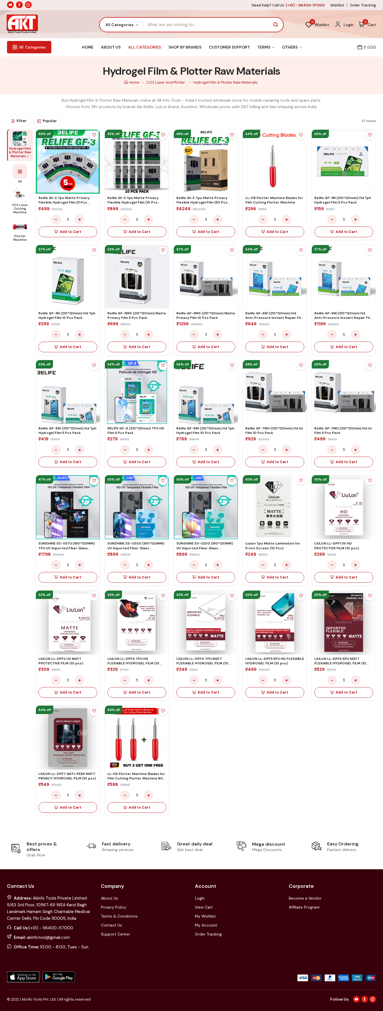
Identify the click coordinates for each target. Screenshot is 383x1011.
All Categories (144, 47)
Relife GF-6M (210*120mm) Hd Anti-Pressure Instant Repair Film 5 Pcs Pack (274, 317)
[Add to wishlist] (94, 135)
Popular (50, 120)
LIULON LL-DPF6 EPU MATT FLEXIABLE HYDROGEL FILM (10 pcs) (340, 663)
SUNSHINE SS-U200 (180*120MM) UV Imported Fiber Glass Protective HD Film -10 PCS (204, 548)
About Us (111, 47)
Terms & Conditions (119, 916)
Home (87, 47)
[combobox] (121, 25)
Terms (264, 47)
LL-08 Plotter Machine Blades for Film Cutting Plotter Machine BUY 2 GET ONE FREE (136, 778)
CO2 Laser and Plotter (166, 82)
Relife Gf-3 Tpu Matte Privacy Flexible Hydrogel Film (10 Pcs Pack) (132, 202)
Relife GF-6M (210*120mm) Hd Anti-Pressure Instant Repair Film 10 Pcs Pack (343, 317)
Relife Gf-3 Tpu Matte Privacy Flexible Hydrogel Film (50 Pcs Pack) (201, 202)
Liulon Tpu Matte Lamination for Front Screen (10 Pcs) (272, 545)
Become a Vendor (305, 898)
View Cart (204, 907)
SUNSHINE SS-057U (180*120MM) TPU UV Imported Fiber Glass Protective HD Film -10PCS (66, 548)
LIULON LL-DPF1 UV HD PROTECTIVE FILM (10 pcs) (336, 545)
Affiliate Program (304, 907)
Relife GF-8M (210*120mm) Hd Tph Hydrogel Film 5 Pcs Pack (67, 430)
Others (290, 47)
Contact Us (111, 925)
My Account (206, 925)
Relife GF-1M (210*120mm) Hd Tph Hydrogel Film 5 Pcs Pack (342, 200)
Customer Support (229, 47)
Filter (22, 120)
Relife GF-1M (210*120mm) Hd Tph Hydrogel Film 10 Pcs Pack (66, 315)
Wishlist (337, 5)
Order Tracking (363, 5)
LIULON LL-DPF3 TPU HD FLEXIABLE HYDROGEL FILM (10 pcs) (133, 663)
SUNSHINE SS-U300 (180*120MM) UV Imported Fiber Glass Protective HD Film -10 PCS (135, 548)
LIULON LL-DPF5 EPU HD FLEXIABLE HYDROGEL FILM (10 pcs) (274, 661)
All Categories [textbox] (119, 24)
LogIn (200, 898)
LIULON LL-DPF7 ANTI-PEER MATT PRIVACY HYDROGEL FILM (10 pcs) (67, 776)
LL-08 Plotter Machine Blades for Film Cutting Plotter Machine (274, 200)
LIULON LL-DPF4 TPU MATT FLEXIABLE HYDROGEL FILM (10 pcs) (202, 663)
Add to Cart (70, 232)
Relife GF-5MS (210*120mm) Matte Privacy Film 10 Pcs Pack (205, 315)
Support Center (115, 934)
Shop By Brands (185, 47)
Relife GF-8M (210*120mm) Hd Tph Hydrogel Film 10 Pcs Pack (205, 430)
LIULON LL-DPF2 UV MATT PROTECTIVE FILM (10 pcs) (60, 661)
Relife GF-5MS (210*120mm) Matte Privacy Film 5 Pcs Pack (136, 315)
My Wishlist (205, 916)
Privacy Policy (113, 907)
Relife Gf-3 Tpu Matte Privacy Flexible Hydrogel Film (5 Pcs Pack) (63, 202)
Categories (32, 47)
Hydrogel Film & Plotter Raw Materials (225, 82)
